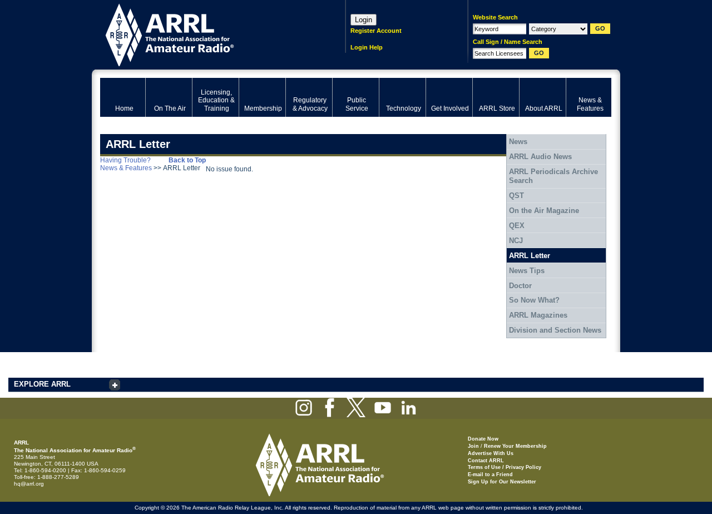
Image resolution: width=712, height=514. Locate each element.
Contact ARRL (486, 460)
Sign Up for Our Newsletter (502, 482)
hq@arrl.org (29, 484)
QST (516, 195)
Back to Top (187, 160)
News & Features (126, 168)
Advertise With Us (490, 453)
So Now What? (534, 300)
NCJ (516, 240)
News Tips (527, 270)
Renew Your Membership (515, 446)
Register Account (376, 30)
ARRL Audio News (540, 156)
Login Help (366, 47)
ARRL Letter (529, 255)
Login (363, 20)
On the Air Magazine (544, 210)
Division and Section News (555, 330)
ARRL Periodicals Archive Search (553, 176)
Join (473, 446)
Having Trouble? (125, 160)
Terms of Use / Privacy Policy (504, 467)
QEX (517, 225)
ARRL (208, 33)
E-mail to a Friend (490, 474)
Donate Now (483, 439)
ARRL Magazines (538, 315)
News (518, 141)
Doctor (520, 285)
